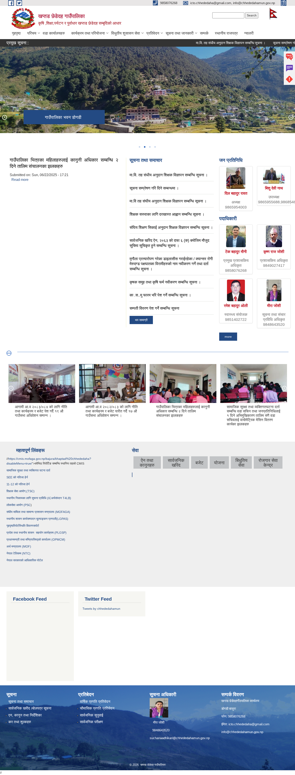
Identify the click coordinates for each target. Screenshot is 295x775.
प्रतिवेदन (152, 33)
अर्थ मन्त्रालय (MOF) (19, 546)
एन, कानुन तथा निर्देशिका (25, 715)
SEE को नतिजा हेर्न (17, 477)
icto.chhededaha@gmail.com (249, 724)
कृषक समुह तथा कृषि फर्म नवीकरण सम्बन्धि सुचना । (165, 282)
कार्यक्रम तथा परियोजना (88, 33)
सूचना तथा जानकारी (179, 33)
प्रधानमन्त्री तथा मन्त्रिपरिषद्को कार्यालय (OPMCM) (35, 539)
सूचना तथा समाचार (21, 702)
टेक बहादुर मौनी (236, 252)
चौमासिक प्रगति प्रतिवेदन (97, 708)
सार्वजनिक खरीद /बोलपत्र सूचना (29, 708)
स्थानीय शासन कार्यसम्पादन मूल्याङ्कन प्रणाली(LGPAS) (37, 518)
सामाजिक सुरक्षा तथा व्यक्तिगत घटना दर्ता (28, 470)
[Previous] (4, 117)
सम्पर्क (204, 33)
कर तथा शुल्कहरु (19, 722)
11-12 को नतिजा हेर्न (18, 484)
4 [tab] (155, 147)
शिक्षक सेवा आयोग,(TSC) (20, 491)
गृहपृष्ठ (16, 33)
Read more (20, 179)
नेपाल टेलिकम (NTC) (18, 553)
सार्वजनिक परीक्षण (91, 722)
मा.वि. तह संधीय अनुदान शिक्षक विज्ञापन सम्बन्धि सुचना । (216, 43)
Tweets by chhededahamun (101, 608)
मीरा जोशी (274, 306)
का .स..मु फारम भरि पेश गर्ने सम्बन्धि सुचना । (160, 295)
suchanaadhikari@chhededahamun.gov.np (180, 738)
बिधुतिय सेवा (241, 463)
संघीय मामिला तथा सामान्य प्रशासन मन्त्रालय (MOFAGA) (38, 512)
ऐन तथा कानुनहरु (147, 463)
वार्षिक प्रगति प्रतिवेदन (95, 702)
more (228, 336)
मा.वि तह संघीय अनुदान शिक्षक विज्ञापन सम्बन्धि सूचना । (168, 201)
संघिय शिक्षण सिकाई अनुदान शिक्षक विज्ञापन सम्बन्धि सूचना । (171, 227)
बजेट (199, 462)
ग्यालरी (249, 33)
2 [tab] (144, 147)
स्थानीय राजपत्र (226, 33)
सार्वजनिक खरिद (176, 463)
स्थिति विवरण (26, 525)
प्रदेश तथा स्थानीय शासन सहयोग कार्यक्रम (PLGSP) (36, 532)
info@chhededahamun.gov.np (242, 732)
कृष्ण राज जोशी (273, 252)
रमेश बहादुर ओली (236, 306)
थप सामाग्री (141, 320)
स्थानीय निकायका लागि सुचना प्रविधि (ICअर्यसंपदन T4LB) (38, 498)
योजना (219, 462)
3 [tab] (149, 147)
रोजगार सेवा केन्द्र (268, 463)
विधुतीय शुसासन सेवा (125, 33)
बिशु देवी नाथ (274, 188)
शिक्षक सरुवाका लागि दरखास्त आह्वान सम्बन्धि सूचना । (167, 214)
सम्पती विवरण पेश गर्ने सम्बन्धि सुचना (154, 308)
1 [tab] (139, 147)
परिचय (31, 33)
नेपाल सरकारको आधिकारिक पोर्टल (24, 560)
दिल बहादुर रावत (236, 193)
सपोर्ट (36, 525)
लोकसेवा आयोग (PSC (18, 505)
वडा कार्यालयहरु (54, 33)
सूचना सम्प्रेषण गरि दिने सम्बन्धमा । (154, 188)
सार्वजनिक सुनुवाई (91, 715)
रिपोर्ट (16, 525)
